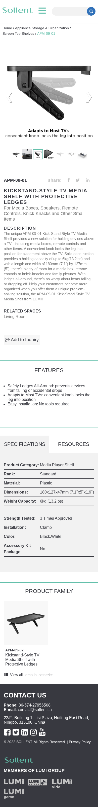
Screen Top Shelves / (19, 33)
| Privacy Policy (78, 742)
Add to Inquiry (25, 339)
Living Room (15, 316)
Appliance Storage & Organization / (43, 28)
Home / (8, 28)
